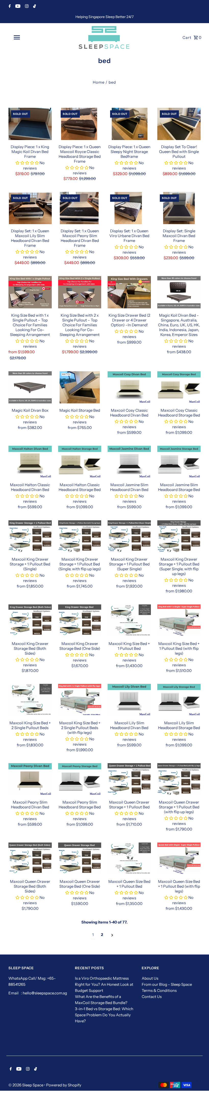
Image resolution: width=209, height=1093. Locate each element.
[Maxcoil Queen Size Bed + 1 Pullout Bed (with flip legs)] (179, 858)
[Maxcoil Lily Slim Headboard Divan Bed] (129, 700)
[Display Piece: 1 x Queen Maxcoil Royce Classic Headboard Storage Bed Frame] (79, 124)
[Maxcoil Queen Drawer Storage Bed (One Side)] (79, 858)
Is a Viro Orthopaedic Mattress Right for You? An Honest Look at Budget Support (104, 984)
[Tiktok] (34, 7)
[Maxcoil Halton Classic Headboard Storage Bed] (79, 462)
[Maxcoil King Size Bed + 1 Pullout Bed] (129, 620)
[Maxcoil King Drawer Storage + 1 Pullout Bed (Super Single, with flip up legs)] (179, 536)
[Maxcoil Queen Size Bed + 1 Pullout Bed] (129, 858)
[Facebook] (9, 7)
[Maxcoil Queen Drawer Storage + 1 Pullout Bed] (129, 779)
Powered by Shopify (63, 1085)
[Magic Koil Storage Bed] (79, 387)
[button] (28, 162)
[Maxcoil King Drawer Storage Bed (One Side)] (79, 620)
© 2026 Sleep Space (26, 1085)
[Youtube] (17, 7)
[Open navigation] (26, 37)
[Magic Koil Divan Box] (30, 387)
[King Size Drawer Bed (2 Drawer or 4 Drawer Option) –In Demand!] (129, 292)
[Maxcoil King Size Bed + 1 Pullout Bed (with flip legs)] (179, 620)
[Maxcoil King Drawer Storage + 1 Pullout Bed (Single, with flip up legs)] (79, 536)
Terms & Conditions (159, 990)
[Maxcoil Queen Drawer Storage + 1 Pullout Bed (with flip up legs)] (179, 779)
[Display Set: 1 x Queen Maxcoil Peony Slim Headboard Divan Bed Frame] (79, 208)
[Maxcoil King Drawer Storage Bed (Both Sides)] (30, 620)
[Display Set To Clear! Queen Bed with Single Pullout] (179, 124)
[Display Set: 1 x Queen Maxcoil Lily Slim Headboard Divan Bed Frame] (30, 208)
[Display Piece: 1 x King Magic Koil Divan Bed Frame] (30, 124)
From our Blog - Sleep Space (167, 984)
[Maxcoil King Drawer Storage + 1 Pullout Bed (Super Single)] (129, 536)
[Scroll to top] (198, 1079)
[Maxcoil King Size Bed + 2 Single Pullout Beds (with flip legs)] (79, 700)
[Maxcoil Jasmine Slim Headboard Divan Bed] (129, 462)
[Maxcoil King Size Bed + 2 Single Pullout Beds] (30, 700)
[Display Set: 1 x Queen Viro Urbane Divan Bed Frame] (129, 208)
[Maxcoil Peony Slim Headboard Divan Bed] (30, 779)
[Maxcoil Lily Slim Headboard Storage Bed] (179, 700)
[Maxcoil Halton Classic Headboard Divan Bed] (30, 462)
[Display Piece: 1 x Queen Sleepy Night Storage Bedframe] (129, 124)
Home (98, 82)
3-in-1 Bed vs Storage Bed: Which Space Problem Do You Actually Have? (104, 1014)
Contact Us (152, 996)
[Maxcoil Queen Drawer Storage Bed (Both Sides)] (30, 858)
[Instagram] (26, 7)
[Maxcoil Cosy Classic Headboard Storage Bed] (179, 387)
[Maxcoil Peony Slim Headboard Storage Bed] (79, 779)
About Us (150, 978)
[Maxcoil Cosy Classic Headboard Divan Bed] (129, 387)
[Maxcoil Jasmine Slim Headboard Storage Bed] (179, 462)
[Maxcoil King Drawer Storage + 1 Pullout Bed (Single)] (30, 536)
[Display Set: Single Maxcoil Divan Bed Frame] (179, 208)
